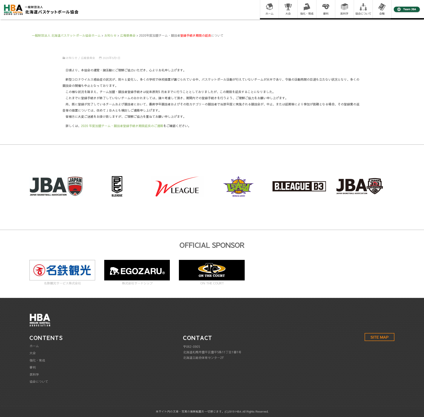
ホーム (34, 346)
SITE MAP (379, 337)
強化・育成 (37, 360)
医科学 (34, 374)
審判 (33, 367)
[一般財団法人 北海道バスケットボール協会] (41, 9)
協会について (39, 381)
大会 (33, 353)
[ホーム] (269, 9)
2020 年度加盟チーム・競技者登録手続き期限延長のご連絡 (122, 126)
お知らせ (72, 58)
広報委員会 (88, 58)
